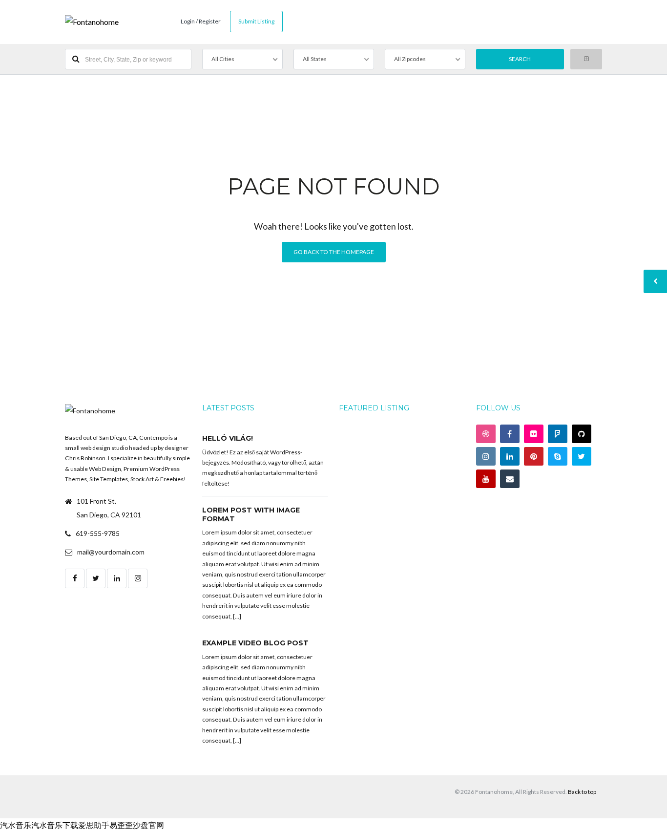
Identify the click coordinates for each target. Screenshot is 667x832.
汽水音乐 (15, 825)
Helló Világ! (227, 438)
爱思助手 (93, 825)
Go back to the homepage (333, 252)
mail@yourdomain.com (111, 552)
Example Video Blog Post (255, 643)
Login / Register (201, 21)
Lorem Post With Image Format (251, 514)
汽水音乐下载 (54, 825)
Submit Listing (256, 21)
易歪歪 (121, 825)
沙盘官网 (148, 825)
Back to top (582, 791)
